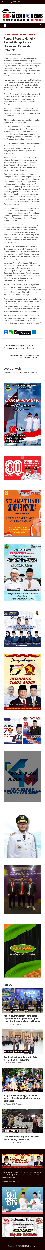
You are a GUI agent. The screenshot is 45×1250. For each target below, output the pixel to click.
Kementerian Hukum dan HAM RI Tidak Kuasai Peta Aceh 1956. (24, 356)
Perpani (15, 35)
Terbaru (7, 984)
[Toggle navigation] (5, 25)
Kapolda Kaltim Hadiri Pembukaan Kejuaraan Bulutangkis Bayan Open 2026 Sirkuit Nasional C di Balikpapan (22, 1019)
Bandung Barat (10, 1128)
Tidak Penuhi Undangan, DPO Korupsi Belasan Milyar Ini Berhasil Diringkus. (20, 347)
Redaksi (18, 54)
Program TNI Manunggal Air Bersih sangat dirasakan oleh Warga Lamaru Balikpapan (22, 1098)
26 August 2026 (10, 1024)
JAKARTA (7, 35)
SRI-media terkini (27, 35)
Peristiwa (8, 1010)
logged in (17, 373)
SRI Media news (28, 1246)
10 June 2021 (9, 54)
